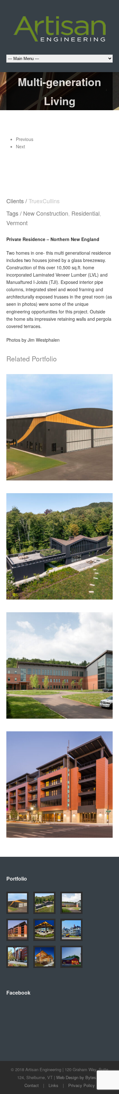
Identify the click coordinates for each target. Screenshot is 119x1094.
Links (53, 1085)
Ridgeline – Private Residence (59, 543)
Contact (31, 1085)
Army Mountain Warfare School (59, 659)
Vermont (17, 222)
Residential (85, 213)
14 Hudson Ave (59, 781)
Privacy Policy (81, 1085)
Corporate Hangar (59, 424)
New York (78, 793)
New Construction (45, 213)
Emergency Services (40, 675)
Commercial (41, 436)
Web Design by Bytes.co (79, 1077)
